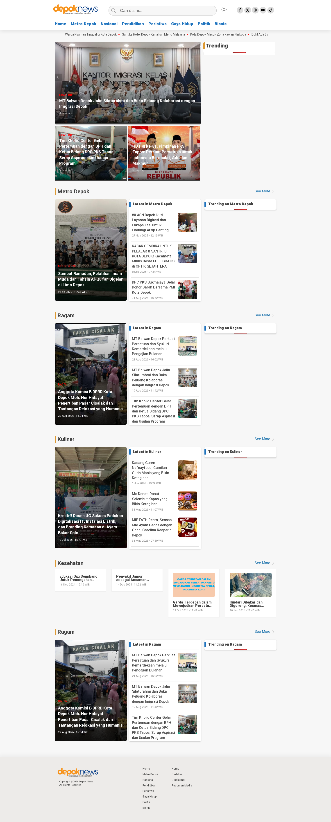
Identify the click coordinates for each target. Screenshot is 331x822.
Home (60, 24)
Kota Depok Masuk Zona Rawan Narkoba (189, 34)
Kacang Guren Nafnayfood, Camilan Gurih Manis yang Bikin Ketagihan (150, 473)
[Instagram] (255, 10)
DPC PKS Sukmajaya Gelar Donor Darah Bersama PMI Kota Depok (153, 290)
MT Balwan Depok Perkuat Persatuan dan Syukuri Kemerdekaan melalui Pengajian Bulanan (153, 349)
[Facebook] (240, 10)
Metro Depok (83, 24)
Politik (204, 24)
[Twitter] (247, 10)
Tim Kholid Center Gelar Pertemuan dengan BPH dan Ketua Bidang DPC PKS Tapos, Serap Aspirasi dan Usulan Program (153, 414)
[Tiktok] (270, 10)
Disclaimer (178, 780)
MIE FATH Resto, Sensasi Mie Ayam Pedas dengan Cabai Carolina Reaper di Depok (152, 530)
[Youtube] (263, 10)
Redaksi (177, 774)
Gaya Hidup (182, 24)
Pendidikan (133, 24)
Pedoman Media (182, 786)
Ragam (66, 316)
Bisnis (221, 24)
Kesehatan (70, 563)
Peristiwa (157, 24)
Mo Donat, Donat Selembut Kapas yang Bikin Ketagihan (150, 501)
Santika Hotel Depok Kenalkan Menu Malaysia (124, 34)
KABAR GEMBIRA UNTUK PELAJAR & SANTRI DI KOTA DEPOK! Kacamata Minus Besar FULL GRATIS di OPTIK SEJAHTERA (153, 258)
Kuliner (66, 439)
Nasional (109, 24)
